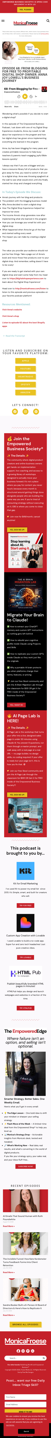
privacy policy (45, 34)
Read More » (9, 1226)
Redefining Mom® (26, 1365)
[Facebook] (15, 412)
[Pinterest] (36, 412)
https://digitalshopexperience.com (27, 278)
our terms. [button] (10, 1425)
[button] (25, 335)
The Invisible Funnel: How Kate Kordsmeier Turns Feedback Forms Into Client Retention (24, 1262)
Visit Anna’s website (12, 309)
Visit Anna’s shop (10, 316)
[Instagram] (25, 412)
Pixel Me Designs (28, 1372)
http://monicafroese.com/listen (30, 288)
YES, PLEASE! (25, 9)
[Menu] (3, 20)
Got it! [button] (26, 1431)
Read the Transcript (15, 335)
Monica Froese (25, 23)
